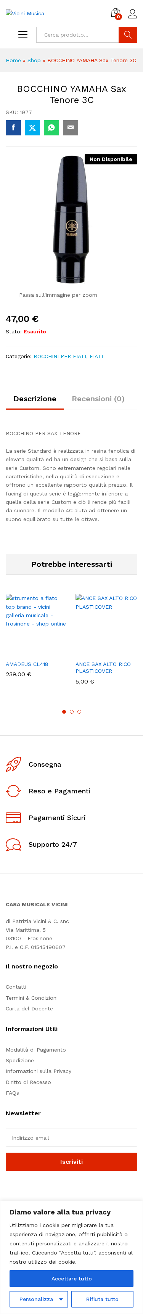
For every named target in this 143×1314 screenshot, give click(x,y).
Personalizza (36, 1299)
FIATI (96, 356)
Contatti (16, 987)
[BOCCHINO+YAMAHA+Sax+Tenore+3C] (32, 127)
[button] (18, 651)
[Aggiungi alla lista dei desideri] (53, 651)
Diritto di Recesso (28, 1082)
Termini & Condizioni (32, 998)
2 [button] (72, 712)
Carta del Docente (29, 1008)
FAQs (12, 1093)
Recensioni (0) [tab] (98, 398)
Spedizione (20, 1060)
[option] (37, 641)
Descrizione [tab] (34, 398)
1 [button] (64, 712)
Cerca (128, 35)
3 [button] (79, 712)
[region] (71, 1257)
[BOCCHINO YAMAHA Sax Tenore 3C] (13, 127)
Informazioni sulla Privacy (38, 1071)
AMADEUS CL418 (27, 664)
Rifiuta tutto (102, 1299)
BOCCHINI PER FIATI (60, 356)
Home (13, 60)
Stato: (14, 331)
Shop (34, 60)
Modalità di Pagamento (36, 1050)
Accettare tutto (71, 1278)
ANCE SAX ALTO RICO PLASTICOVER (103, 667)
